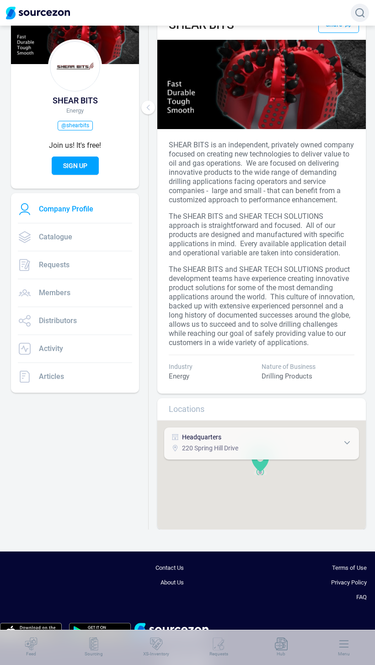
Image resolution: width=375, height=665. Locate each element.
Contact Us (169, 567)
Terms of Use (349, 567)
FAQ (361, 597)
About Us (172, 582)
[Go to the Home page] (38, 13)
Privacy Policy (349, 582)
